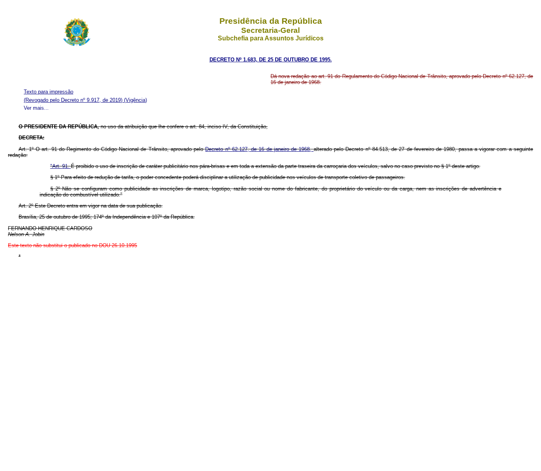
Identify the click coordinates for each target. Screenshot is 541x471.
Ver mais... (36, 108)
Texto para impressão (48, 92)
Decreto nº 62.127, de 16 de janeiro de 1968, (259, 149)
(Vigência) (135, 100)
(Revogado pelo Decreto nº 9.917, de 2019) (74, 100)
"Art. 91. (60, 166)
